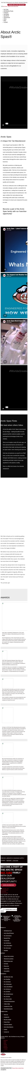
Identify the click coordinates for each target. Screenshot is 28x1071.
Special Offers (7, 938)
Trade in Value (7, 1004)
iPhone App (6, 966)
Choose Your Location (9, 956)
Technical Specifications (9, 1001)
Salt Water (6, 14)
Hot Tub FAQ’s (7, 991)
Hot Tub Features (8, 935)
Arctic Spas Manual (8, 986)
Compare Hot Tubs (8, 1006)
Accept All (3, 1069)
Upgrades (6, 950)
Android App (6, 968)
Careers (5, 1029)
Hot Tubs (6, 9)
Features (6, 12)
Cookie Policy (21, 1068)
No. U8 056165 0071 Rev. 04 (6, 920)
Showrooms (7, 17)
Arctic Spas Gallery (8, 945)
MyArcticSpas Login (8, 961)
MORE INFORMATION (8, 885)
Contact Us (6, 1032)
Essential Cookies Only (6, 1068)
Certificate (6, 918)
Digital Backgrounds (8, 1008)
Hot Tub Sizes (7, 996)
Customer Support (8, 1024)
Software (6, 963)
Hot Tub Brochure (8, 984)
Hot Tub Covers (7, 948)
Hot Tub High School (8, 994)
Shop (5, 19)
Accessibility (6, 971)
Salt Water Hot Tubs (8, 976)
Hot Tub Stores (7, 981)
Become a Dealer (7, 1019)
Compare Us (6, 1017)
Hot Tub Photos (7, 943)
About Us (6, 1014)
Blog (5, 20)
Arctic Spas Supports (8, 1027)
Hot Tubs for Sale (8, 999)
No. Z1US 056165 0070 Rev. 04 (17, 920)
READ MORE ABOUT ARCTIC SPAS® (9, 910)
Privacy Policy (7, 1022)
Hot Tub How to (7, 989)
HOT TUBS (6, 872)
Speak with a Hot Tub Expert (16, 5)
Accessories (6, 940)
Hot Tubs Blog (7, 979)
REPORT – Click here (12, 860)
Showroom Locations (8, 958)
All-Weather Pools (8, 11)
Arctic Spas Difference (9, 933)
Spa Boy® (6, 15)
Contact (6, 22)
